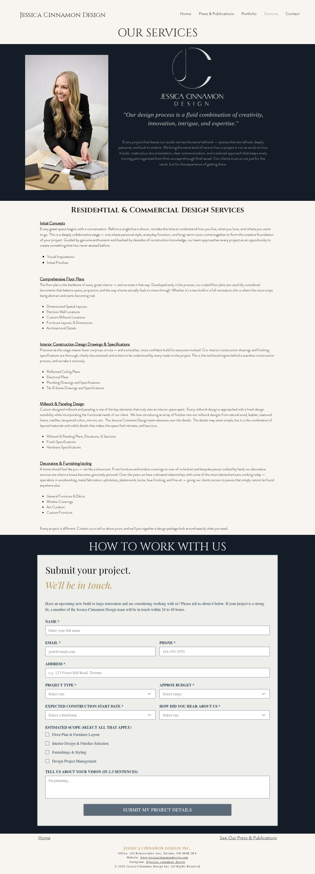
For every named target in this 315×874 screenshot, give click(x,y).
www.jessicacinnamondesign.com (164, 857)
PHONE (167, 642)
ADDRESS (55, 664)
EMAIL (53, 642)
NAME (52, 621)
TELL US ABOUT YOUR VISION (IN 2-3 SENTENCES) (91, 771)
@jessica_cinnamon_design (165, 862)
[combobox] (100, 694)
